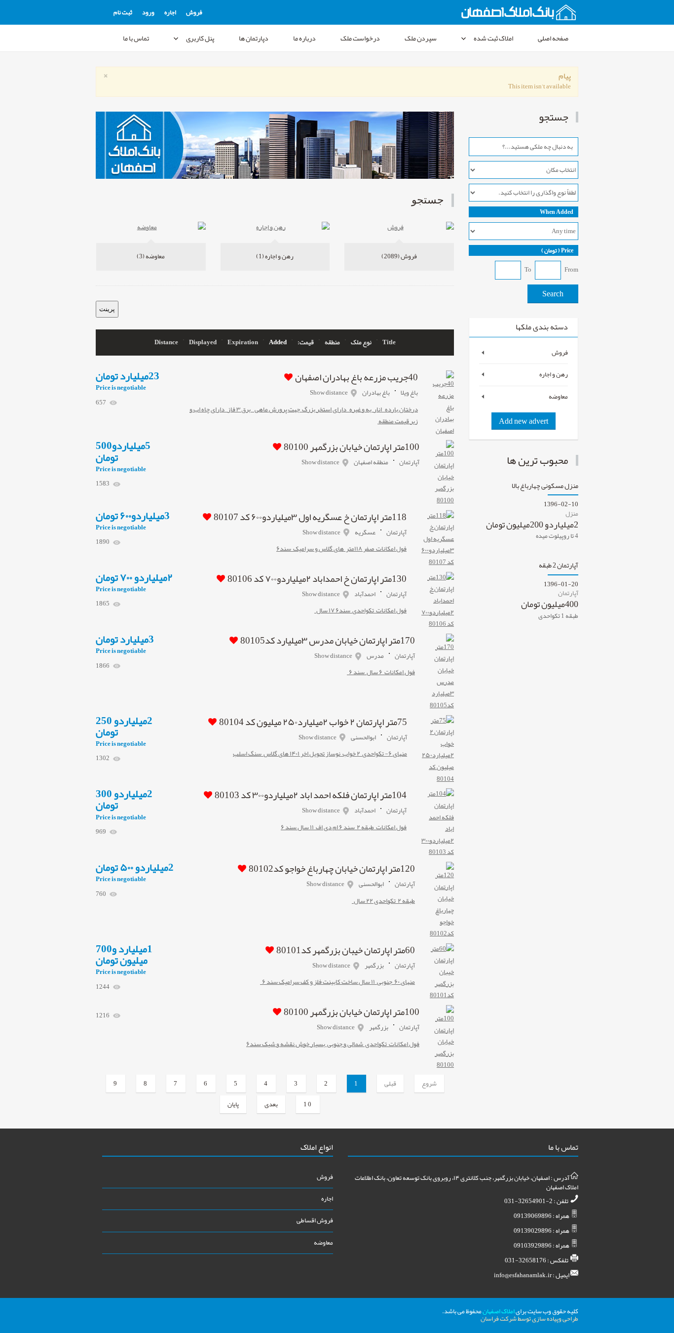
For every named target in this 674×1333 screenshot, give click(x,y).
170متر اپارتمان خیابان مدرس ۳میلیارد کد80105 (327, 640)
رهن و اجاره (275, 256)
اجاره (170, 12)
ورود (148, 12)
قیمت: (306, 343)
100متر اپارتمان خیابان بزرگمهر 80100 (351, 447)
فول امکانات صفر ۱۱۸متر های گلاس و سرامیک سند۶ (341, 548)
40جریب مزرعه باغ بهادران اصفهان (356, 377)
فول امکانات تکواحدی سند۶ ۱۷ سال (360, 610)
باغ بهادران (376, 392)
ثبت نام (122, 12)
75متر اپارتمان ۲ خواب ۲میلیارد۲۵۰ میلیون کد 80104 (313, 722)
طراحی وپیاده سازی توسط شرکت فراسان (529, 1318)
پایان (233, 1104)
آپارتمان (409, 462)
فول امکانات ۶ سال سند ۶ (381, 672)
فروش (194, 12)
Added (278, 343)
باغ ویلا (409, 392)
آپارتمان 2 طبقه (558, 567)
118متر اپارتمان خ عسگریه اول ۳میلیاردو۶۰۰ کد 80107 (310, 517)
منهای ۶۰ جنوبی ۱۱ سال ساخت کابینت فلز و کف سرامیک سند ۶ (337, 981)
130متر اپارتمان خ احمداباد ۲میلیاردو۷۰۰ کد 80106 (317, 578)
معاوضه (151, 256)
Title (389, 343)
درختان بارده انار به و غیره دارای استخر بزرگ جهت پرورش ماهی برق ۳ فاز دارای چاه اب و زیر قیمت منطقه (303, 415)
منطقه (332, 343)
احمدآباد (364, 594)
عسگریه (365, 532)
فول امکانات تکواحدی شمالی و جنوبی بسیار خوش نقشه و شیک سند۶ (332, 1044)
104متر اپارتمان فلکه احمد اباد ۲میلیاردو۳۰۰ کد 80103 (311, 795)
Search (552, 294)
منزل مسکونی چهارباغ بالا (545, 487)
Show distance (329, 392)
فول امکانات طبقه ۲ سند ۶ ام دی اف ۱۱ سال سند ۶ (344, 827)
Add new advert (523, 421)
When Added (556, 211)
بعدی (271, 1104)
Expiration (242, 343)
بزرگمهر (374, 965)
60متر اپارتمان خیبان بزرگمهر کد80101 (345, 950)
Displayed (203, 343)
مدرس (375, 655)
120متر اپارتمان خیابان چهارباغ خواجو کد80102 (332, 868)
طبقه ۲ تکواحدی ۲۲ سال (383, 900)
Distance (166, 343)
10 (307, 1104)
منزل (571, 513)
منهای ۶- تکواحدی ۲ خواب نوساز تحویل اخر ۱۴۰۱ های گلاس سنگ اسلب (320, 753)
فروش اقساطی (315, 1220)
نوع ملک (361, 343)
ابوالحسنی (363, 737)
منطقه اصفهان (371, 462)
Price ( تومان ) (557, 250)
